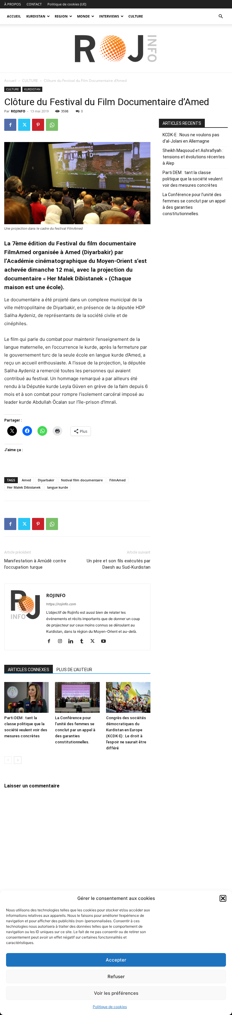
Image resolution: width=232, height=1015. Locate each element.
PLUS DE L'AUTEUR (74, 669)
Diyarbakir (46, 480)
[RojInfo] (116, 48)
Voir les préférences (116, 993)
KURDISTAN (35, 16)
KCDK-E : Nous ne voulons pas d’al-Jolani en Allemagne (191, 138)
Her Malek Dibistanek (23, 487)
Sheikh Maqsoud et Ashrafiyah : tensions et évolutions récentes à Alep (194, 157)
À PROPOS (12, 4)
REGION (61, 16)
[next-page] (17, 760)
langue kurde (57, 487)
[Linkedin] (73, 641)
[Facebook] (10, 125)
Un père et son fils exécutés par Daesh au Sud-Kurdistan (118, 564)
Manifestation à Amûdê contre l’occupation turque (35, 564)
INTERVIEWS (109, 16)
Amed (26, 480)
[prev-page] (8, 760)
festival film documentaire (82, 480)
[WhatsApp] (52, 125)
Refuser (116, 976)
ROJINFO (18, 111)
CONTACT (34, 4)
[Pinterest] (38, 125)
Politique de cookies (110, 1006)
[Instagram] (62, 641)
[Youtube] (106, 641)
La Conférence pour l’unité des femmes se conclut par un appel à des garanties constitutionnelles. (75, 730)
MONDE (83, 16)
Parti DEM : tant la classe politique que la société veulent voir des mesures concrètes (193, 179)
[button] (223, 898)
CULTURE (135, 16)
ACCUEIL (14, 16)
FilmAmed (117, 480)
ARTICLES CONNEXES (28, 669)
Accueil (10, 80)
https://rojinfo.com (61, 604)
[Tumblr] (84, 641)
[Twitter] (24, 125)
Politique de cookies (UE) (66, 4)
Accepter (116, 960)
